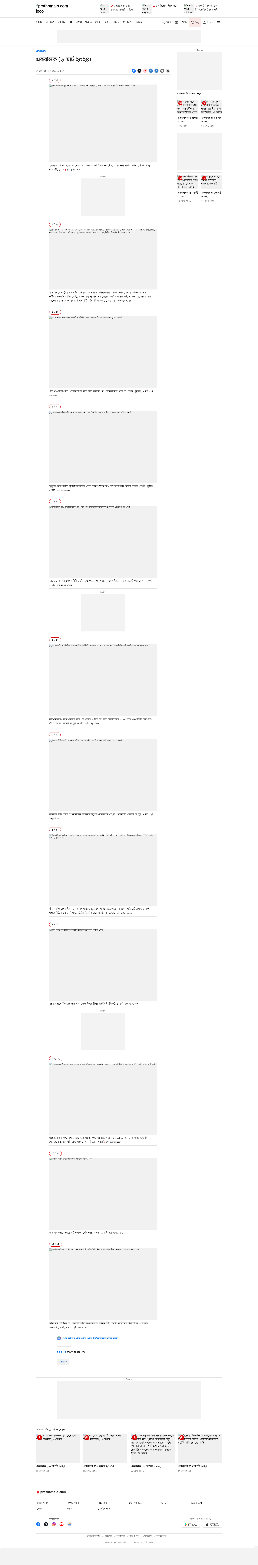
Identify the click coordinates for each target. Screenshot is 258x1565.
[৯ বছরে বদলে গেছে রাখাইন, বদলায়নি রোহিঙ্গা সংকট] (104, 8)
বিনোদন (106, 22)
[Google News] (69, 1525)
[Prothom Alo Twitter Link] (47, 1525)
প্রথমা (69, 1508)
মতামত (88, 22)
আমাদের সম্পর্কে (93, 1536)
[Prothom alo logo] (51, 1493)
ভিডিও (139, 22)
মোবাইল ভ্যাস (104, 1508)
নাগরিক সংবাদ (42, 1503)
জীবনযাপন (127, 22)
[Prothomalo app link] (191, 1525)
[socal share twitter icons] (140, 72)
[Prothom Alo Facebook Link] (40, 1525)
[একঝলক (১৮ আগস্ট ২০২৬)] (153, 1448)
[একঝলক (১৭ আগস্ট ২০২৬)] (200, 1448)
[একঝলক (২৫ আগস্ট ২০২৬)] (187, 107)
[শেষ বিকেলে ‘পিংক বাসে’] (147, 8)
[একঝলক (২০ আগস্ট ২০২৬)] (58, 1448)
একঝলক (41, 51)
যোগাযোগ (147, 1536)
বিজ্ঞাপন (108, 1536)
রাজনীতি (61, 22)
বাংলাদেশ (50, 22)
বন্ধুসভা (163, 1503)
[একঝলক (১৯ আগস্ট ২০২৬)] (105, 1448)
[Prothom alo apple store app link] (212, 1525)
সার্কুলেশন (121, 1536)
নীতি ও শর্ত (134, 1536)
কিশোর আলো (73, 1503)
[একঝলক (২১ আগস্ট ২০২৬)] (211, 182)
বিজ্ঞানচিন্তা (103, 1503)
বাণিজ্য (79, 22)
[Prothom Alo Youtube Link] (63, 1525)
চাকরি (116, 22)
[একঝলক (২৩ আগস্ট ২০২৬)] (187, 182)
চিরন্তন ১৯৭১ (196, 1503)
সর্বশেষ (39, 22)
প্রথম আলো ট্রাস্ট (136, 1503)
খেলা (97, 22)
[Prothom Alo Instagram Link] (55, 1525)
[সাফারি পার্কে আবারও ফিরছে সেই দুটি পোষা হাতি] (189, 8)
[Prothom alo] (56, 8)
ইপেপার (39, 1508)
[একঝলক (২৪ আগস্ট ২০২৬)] (211, 107)
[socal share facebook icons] (134, 72)
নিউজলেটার (161, 1536)
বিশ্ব (70, 22)
